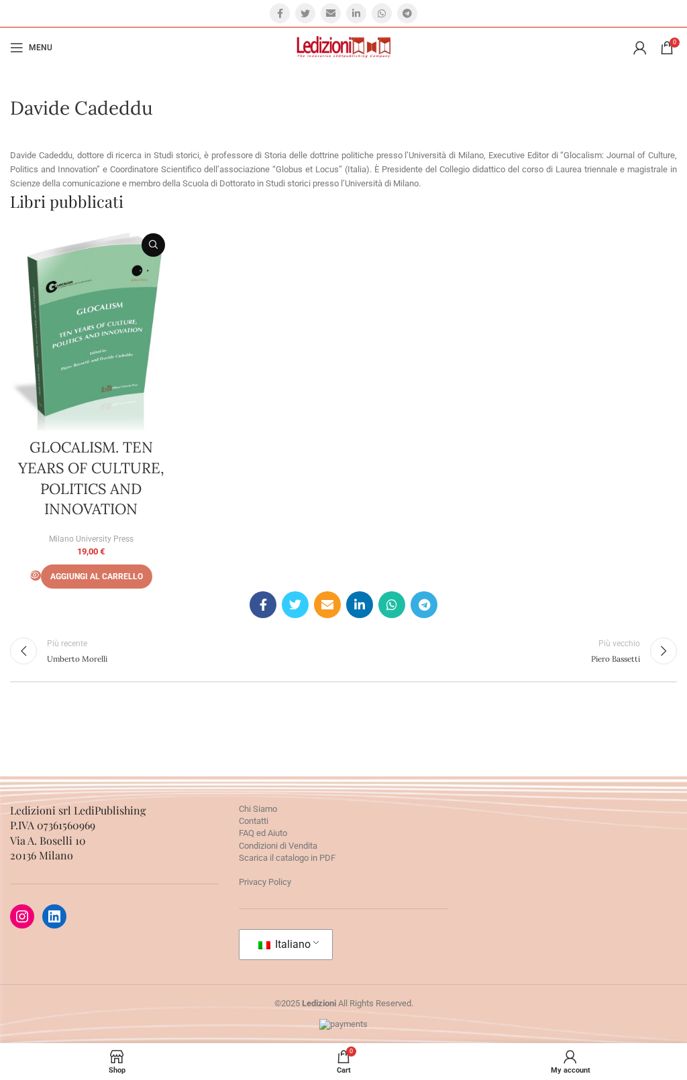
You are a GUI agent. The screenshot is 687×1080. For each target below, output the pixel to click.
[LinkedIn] (54, 916)
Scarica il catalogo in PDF (287, 858)
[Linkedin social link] (356, 13)
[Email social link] (331, 13)
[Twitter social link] (305, 13)
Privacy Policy (265, 882)
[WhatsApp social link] (382, 13)
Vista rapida (153, 245)
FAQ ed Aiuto (263, 833)
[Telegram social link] (407, 13)
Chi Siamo (258, 809)
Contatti (253, 821)
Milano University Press (91, 539)
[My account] (640, 47)
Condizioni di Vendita (278, 846)
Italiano (291, 944)
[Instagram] (22, 916)
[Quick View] (35, 576)
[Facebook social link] (280, 13)
